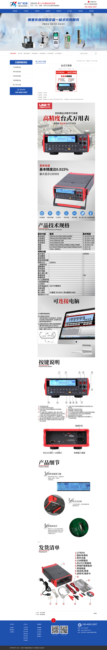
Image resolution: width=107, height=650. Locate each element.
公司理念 (12, 632)
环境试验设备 (17, 76)
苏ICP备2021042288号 (39, 648)
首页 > (84, 61)
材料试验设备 (17, 71)
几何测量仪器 (17, 67)
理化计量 (26, 633)
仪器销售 (48, 11)
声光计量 (26, 636)
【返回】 (95, 613)
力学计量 (26, 629)
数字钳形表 (42, 614)
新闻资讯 (58, 11)
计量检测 (37, 11)
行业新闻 (39, 629)
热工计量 (26, 631)
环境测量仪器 (17, 80)
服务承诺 (12, 629)
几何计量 (26, 627)
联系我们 (91, 11)
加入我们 (69, 11)
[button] (52, 49)
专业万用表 (42, 612)
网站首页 (15, 11)
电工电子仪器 (17, 85)
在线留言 (80, 11)
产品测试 (26, 640)
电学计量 (26, 638)
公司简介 (12, 627)
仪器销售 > (88, 61)
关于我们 (26, 11)
